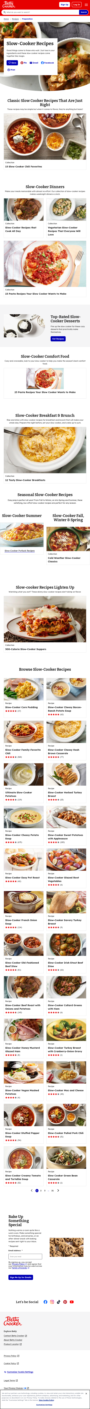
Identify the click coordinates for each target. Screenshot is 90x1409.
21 (52, 1190)
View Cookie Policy (46, 1400)
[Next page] (58, 1190)
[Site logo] (14, 1321)
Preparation (27, 19)
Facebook (49, 63)
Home (6, 19)
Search (84, 12)
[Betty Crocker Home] (8, 4)
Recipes (15, 19)
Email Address (15, 1251)
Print (13, 70)
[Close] (86, 1393)
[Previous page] (32, 1190)
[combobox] (42, 12)
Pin (25, 63)
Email (35, 63)
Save (13, 63)
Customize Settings (44, 1405)
